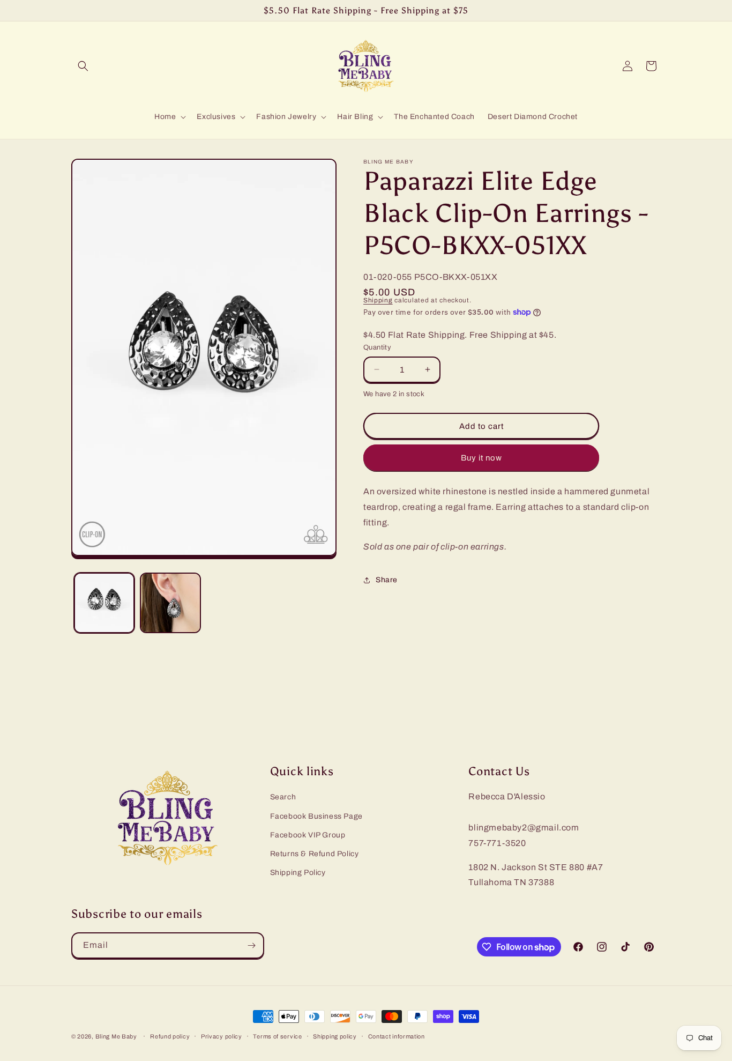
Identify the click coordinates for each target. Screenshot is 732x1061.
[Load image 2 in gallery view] (170, 603)
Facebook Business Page (316, 816)
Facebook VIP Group (308, 835)
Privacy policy (221, 1036)
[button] (83, 66)
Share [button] (387, 580)
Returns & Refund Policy (314, 854)
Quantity (377, 347)
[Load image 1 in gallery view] (104, 603)
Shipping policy (335, 1036)
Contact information (396, 1036)
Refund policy (170, 1036)
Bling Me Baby (116, 1036)
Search (283, 797)
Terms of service (277, 1036)
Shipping (378, 300)
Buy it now (481, 458)
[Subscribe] (251, 945)
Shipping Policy (298, 873)
